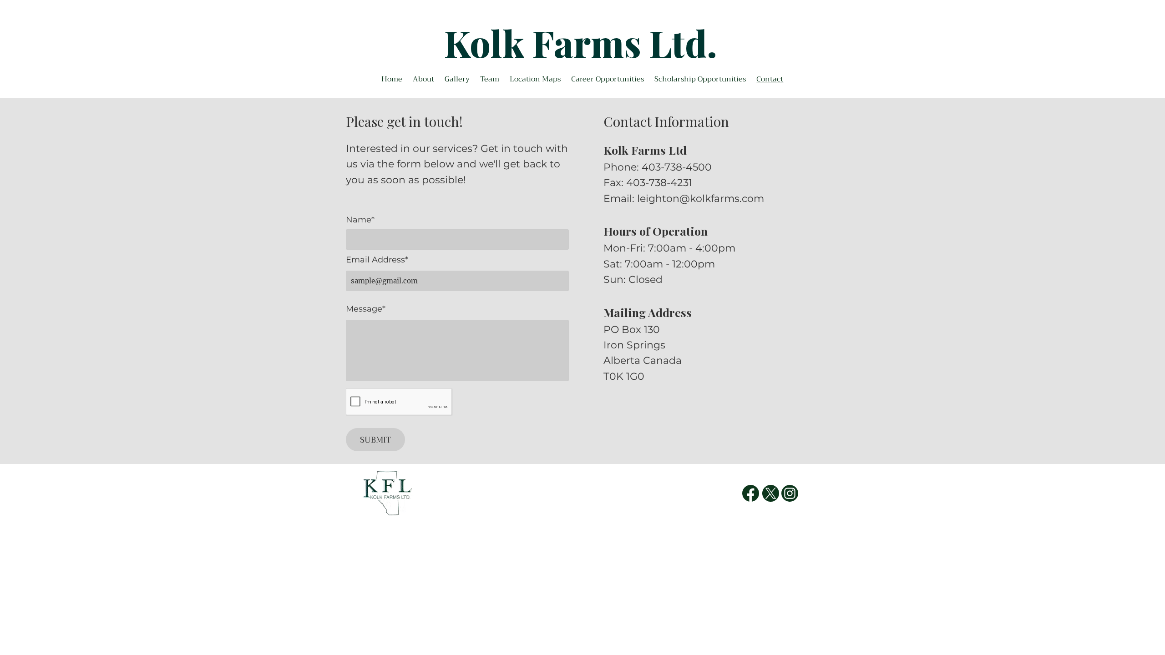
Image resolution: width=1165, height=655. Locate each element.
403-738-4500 (677, 167)
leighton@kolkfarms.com (700, 198)
